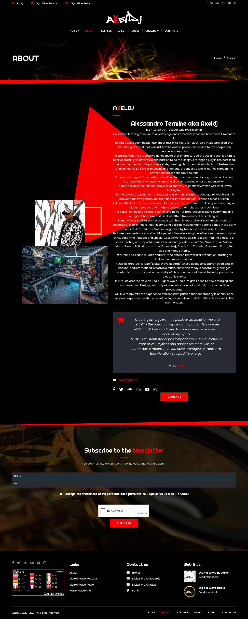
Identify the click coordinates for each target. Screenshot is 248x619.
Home (73, 30)
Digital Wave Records (46, 3)
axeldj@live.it (128, 380)
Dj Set (122, 30)
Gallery (150, 30)
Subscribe (124, 523)
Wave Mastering (80, 590)
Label (136, 30)
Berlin (136, 590)
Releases (106, 30)
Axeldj (20, 3)
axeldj (136, 573)
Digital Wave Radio (80, 3)
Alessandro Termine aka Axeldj (174, 123)
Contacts (171, 30)
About (89, 30)
